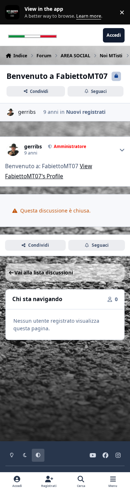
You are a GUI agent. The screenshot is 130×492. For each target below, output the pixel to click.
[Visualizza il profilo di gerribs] (10, 112)
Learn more (14, 12)
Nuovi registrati (85, 111)
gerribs (27, 111)
